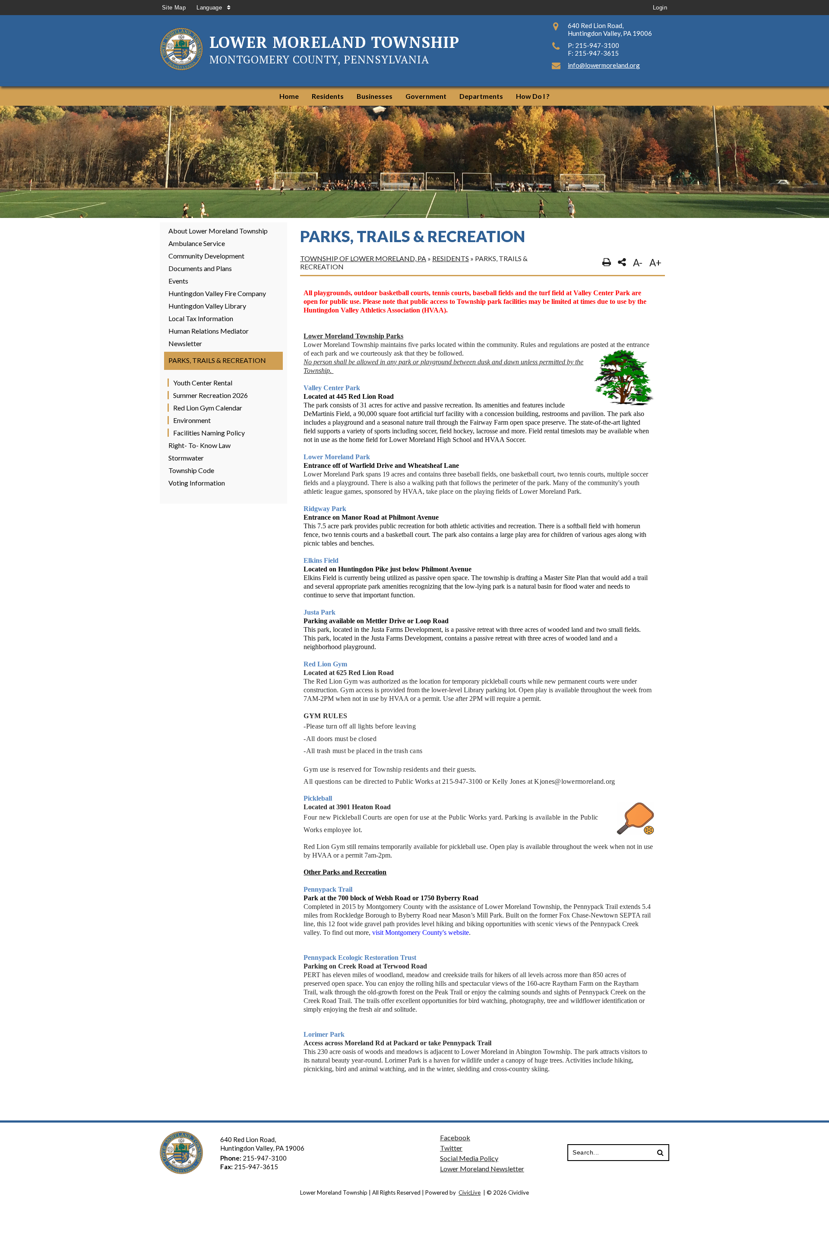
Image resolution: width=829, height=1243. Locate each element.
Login (660, 7)
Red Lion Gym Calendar (207, 408)
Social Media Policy (469, 1158)
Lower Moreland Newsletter (482, 1168)
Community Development (206, 256)
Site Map (174, 7)
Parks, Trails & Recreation (217, 360)
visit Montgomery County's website (420, 932)
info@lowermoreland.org (604, 65)
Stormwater (186, 458)
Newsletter (185, 343)
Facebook (455, 1137)
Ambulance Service (196, 243)
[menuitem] (289, 96)
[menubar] (414, 96)
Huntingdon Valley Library (207, 306)
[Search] (660, 1153)
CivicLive (470, 1192)
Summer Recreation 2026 (210, 395)
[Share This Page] (622, 262)
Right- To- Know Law (199, 445)
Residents (450, 258)
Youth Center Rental (202, 383)
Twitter (451, 1148)
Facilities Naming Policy (209, 433)
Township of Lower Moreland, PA (363, 258)
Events (178, 281)
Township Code (191, 470)
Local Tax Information (200, 318)
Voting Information (196, 483)
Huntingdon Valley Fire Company (217, 293)
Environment (192, 420)
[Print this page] (606, 262)
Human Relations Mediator (208, 331)
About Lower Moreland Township (218, 231)
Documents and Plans (200, 268)
